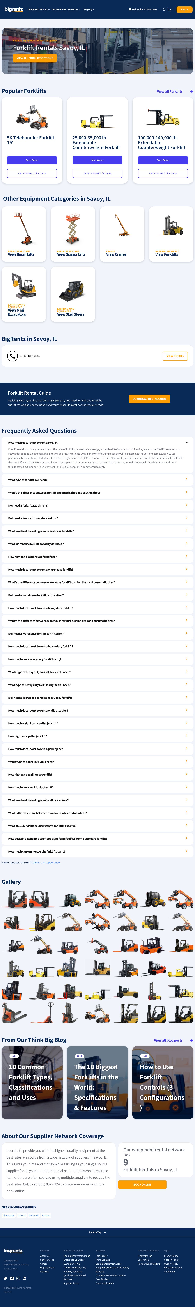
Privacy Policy (171, 1256)
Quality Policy (171, 1264)
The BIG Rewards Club (75, 1267)
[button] (175, 356)
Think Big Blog (103, 1260)
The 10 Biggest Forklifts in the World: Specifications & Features (96, 1087)
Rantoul (46, 1215)
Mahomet (34, 1215)
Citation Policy (171, 1260)
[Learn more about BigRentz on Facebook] (12, 1278)
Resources (73, 9)
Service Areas (59, 9)
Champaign (9, 1215)
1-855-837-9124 (30, 356)
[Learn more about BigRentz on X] (5, 1278)
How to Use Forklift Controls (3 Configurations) (162, 1087)
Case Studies (102, 1279)
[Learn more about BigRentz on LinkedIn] (25, 1278)
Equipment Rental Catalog (77, 1256)
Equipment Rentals (38, 9)
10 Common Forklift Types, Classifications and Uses (30, 1082)
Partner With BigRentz (149, 1264)
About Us (45, 1256)
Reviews (44, 1271)
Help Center (102, 1256)
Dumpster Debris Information (111, 1275)
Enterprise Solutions (74, 1260)
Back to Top (95, 1232)
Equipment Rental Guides (108, 1264)
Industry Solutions (73, 1271)
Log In (184, 9)
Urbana (22, 1215)
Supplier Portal (71, 1283)
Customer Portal (72, 1264)
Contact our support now (45, 862)
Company (87, 9)
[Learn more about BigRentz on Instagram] (18, 1278)
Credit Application (105, 1283)
